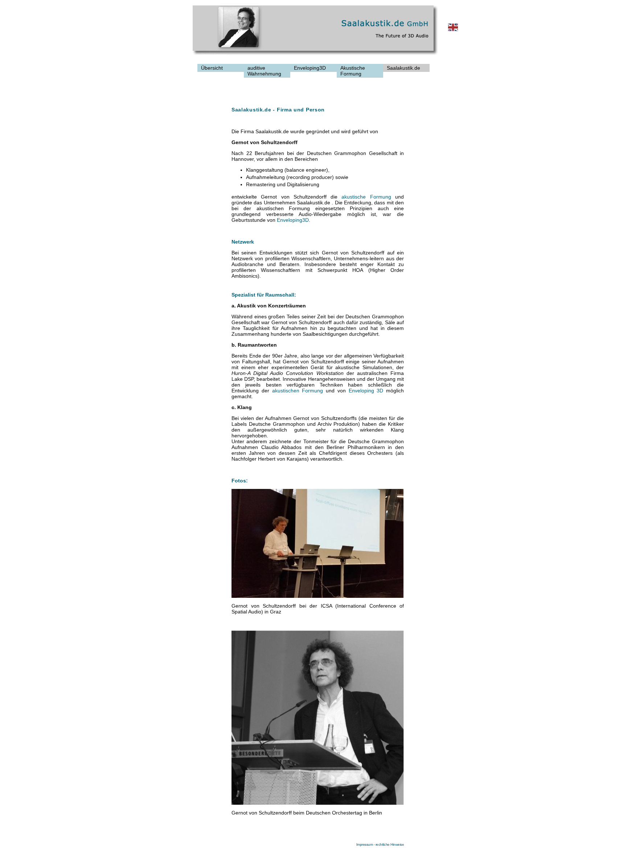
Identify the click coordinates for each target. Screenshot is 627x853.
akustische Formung (366, 197)
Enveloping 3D (366, 390)
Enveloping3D (293, 220)
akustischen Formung (297, 390)
